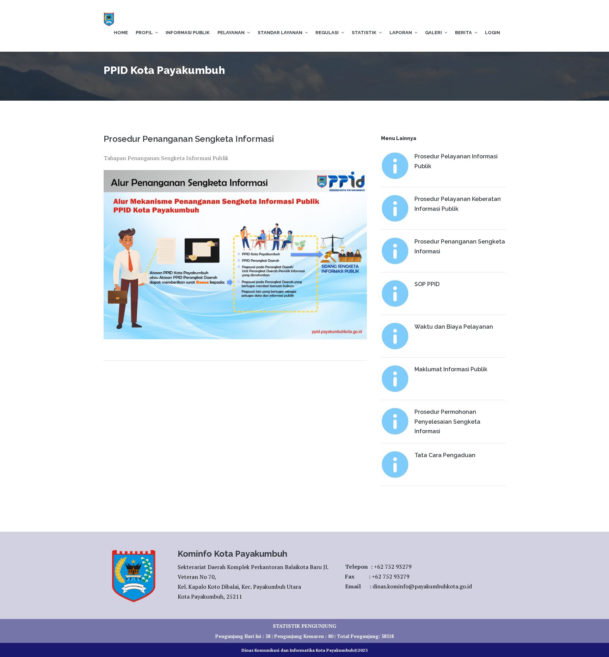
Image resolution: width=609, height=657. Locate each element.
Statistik (364, 32)
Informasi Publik (188, 32)
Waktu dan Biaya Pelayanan (453, 326)
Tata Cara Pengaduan (444, 455)
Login (492, 32)
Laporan (400, 32)
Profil (144, 32)
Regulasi (327, 32)
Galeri (433, 32)
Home (121, 32)
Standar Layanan (280, 32)
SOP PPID (426, 284)
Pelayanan (231, 32)
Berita (463, 32)
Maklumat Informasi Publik (450, 369)
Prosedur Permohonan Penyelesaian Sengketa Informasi (447, 421)
